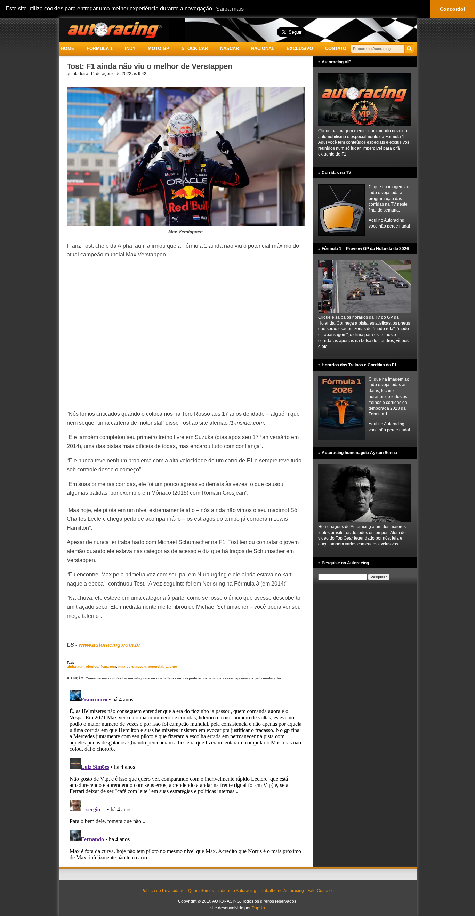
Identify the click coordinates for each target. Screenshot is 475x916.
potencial (155, 666)
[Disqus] (186, 774)
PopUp (258, 908)
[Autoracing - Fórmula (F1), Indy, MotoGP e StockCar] (114, 30)
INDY (130, 48)
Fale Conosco (320, 890)
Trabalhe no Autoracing (282, 890)
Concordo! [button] (452, 9)
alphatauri (75, 666)
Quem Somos (201, 890)
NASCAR (229, 48)
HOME (67, 48)
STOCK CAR (195, 48)
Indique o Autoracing (236, 890)
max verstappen (132, 666)
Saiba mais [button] (230, 9)
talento (171, 666)
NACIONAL (262, 48)
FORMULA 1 (100, 48)
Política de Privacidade (163, 890)
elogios (92, 666)
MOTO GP (158, 48)
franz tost (108, 666)
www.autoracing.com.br (109, 645)
